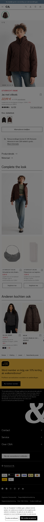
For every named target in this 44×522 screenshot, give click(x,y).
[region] (22, 513)
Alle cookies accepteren (28, 518)
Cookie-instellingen (12, 518)
